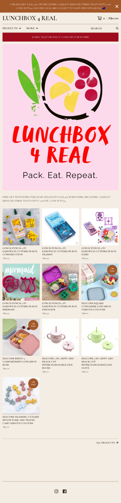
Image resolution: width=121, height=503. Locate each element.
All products (105, 442)
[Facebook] (64, 491)
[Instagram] (56, 491)
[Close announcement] (116, 6)
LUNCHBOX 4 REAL (30, 18)
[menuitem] (12, 28)
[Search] (117, 28)
